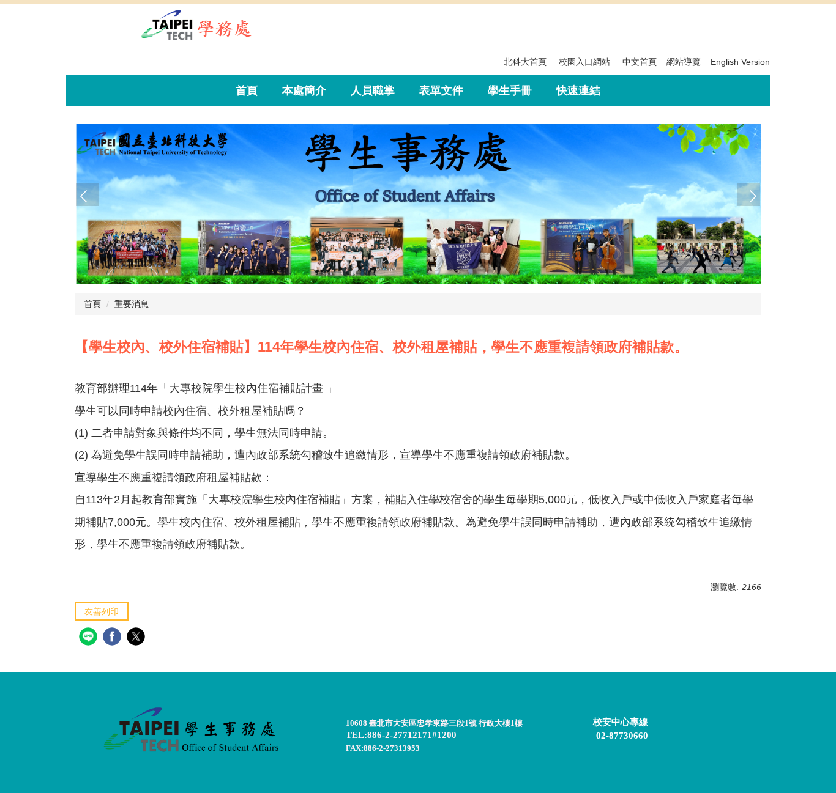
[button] (87, 194)
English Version (740, 62)
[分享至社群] (89, 638)
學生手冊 (510, 90)
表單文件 (441, 90)
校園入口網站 (584, 62)
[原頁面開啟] (418, 198)
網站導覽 (683, 62)
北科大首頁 (525, 62)
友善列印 (101, 611)
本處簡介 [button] (304, 90)
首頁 (247, 90)
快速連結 (578, 90)
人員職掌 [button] (373, 90)
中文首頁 (639, 62)
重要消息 (131, 304)
